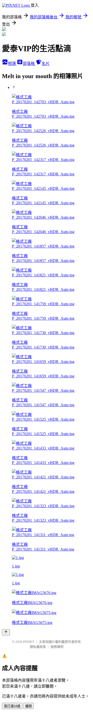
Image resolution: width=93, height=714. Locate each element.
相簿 (12, 63)
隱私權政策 (38, 647)
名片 (46, 63)
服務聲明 (57, 647)
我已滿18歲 (12, 706)
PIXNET (28, 642)
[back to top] (6, 632)
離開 (28, 706)
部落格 (29, 63)
